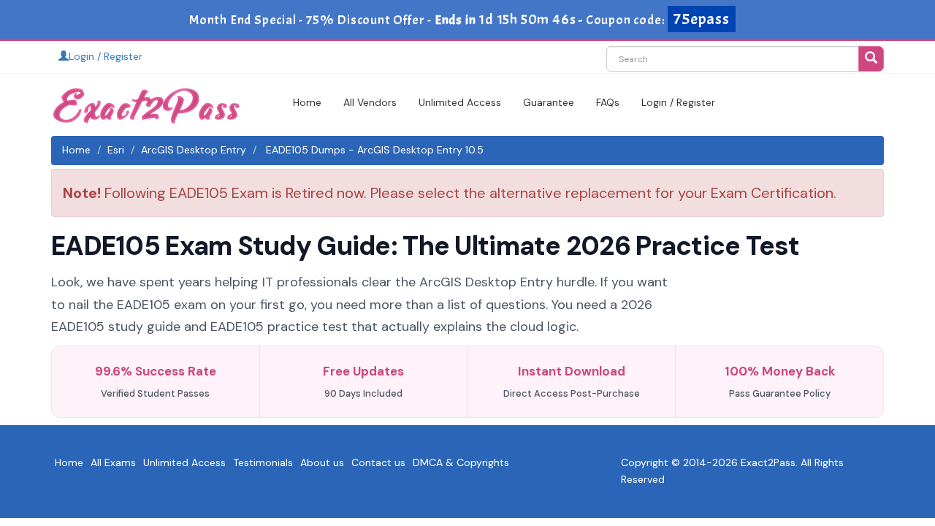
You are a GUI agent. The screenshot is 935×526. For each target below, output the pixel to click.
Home (307, 102)
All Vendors (370, 102)
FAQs (607, 102)
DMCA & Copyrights (461, 462)
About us (322, 462)
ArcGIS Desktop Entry (193, 149)
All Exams (113, 462)
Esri (115, 149)
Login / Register (105, 56)
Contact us (378, 462)
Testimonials (263, 462)
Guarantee (548, 102)
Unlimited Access (460, 102)
